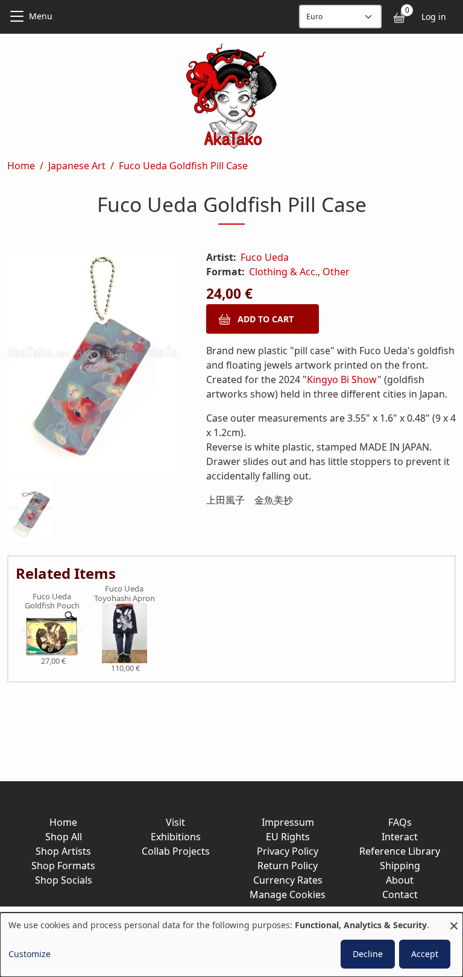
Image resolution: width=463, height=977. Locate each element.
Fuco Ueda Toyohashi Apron (124, 593)
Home (21, 165)
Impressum (288, 822)
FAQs (400, 822)
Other (336, 271)
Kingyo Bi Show (342, 379)
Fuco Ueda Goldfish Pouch (52, 601)
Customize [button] (29, 954)
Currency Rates (288, 880)
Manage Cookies (288, 894)
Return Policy (287, 865)
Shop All (63, 836)
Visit (175, 822)
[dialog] (231, 945)
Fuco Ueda (265, 257)
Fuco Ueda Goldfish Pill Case (183, 165)
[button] (92, 365)
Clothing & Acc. (283, 271)
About (400, 880)
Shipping (400, 865)
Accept (424, 954)
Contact (400, 894)
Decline (368, 954)
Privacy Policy (287, 851)
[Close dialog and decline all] (454, 920)
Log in (433, 16)
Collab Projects (176, 851)
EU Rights (288, 836)
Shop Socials (63, 880)
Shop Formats (63, 865)
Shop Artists (63, 851)
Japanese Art (77, 165)
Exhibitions (176, 836)
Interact (400, 836)
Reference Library (399, 851)
